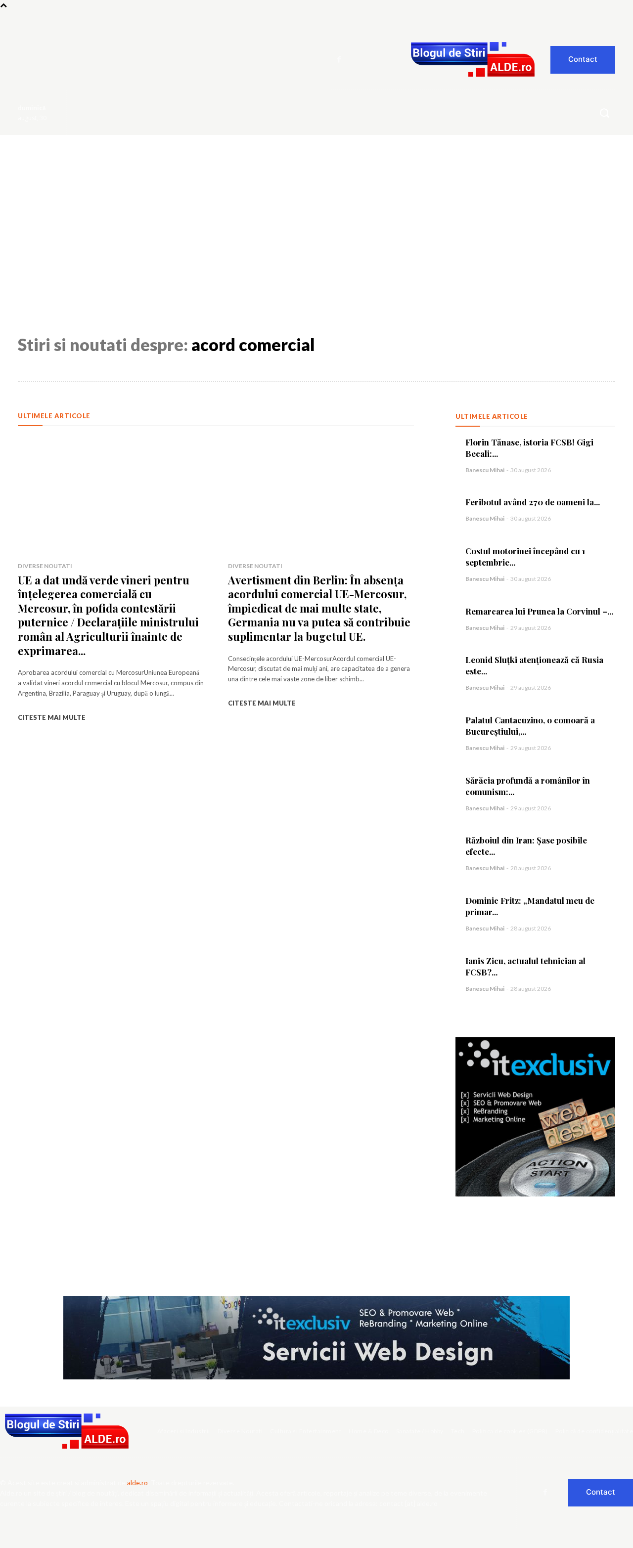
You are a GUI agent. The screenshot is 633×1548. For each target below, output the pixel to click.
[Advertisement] (316, 209)
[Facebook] (339, 59)
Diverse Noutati (45, 566)
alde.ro (137, 1482)
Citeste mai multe (52, 717)
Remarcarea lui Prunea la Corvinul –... (539, 611)
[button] (604, 113)
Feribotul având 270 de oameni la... (532, 501)
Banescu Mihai (484, 470)
